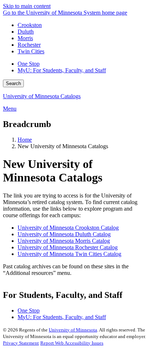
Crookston (30, 25)
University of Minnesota (73, 330)
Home (25, 140)
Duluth (26, 31)
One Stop (29, 64)
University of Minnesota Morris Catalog (64, 241)
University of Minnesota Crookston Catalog (68, 228)
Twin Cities (31, 51)
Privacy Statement (21, 343)
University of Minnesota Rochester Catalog (68, 247)
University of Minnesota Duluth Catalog (64, 234)
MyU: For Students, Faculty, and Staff (62, 70)
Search (13, 83)
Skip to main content (27, 6)
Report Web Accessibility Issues (71, 343)
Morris (25, 38)
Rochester (29, 45)
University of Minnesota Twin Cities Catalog (69, 254)
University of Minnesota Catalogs (42, 96)
